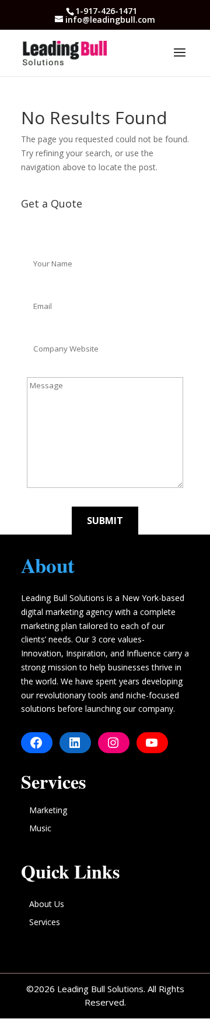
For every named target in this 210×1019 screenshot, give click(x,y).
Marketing (48, 810)
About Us (46, 903)
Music (40, 828)
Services (44, 921)
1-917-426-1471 (106, 10)
